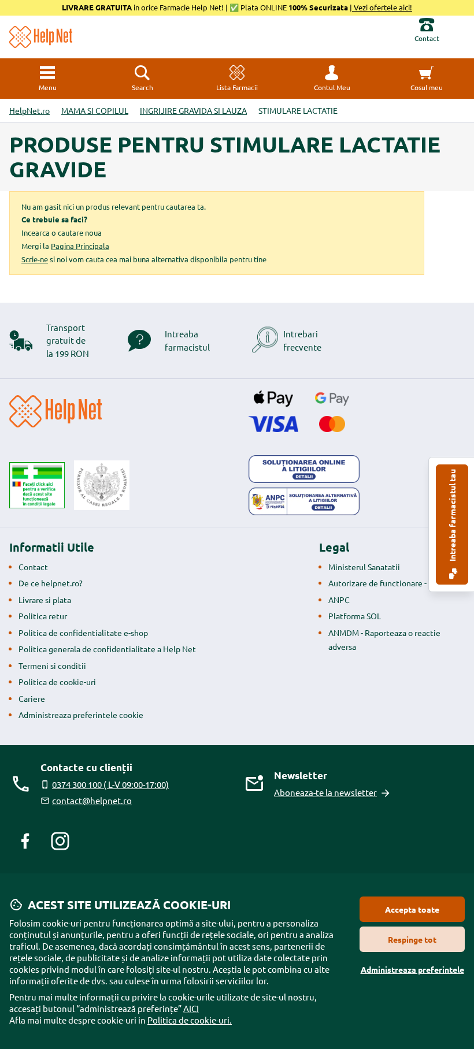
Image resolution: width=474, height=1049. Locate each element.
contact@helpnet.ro (92, 800)
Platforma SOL (354, 616)
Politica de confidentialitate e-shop (83, 632)
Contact (33, 566)
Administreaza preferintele (412, 969)
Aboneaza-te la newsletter (325, 792)
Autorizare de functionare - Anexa (389, 583)
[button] (331, 78)
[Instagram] (60, 841)
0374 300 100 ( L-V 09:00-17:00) (110, 784)
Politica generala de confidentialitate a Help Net (107, 648)
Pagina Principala (80, 246)
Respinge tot (412, 939)
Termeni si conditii (52, 665)
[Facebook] (25, 841)
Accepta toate (412, 909)
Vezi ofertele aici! (382, 7)
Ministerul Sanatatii (364, 566)
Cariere (31, 698)
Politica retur (42, 616)
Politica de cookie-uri (57, 681)
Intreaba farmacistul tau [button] (452, 516)
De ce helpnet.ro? (50, 583)
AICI (191, 1008)
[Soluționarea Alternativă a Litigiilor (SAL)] (304, 501)
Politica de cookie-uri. (189, 1019)
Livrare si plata (44, 599)
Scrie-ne (34, 259)
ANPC (339, 599)
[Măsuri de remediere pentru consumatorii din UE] (304, 469)
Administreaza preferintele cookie (80, 714)
